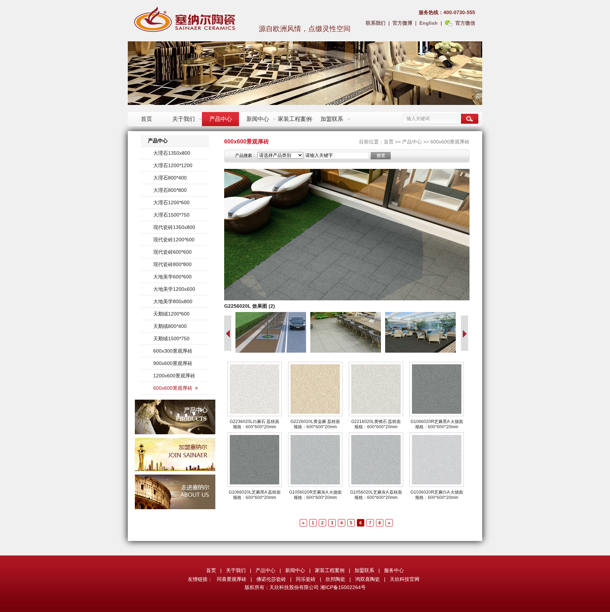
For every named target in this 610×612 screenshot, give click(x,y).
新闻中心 (257, 119)
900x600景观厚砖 (172, 363)
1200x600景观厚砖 (174, 375)
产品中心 (220, 119)
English (428, 23)
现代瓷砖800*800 (172, 264)
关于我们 (183, 119)
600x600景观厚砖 (172, 388)
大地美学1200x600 (174, 289)
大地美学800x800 (172, 301)
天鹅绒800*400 (170, 326)
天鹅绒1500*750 (171, 338)
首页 (146, 119)
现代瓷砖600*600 (172, 252)
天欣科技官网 (404, 579)
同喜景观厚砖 (231, 579)
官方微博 (402, 23)
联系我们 (375, 23)
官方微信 (465, 23)
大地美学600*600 (172, 276)
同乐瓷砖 (306, 579)
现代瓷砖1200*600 (174, 239)
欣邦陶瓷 (335, 579)
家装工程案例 (295, 119)
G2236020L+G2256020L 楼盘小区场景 (268, 306)
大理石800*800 (170, 190)
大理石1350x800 (171, 153)
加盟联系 (332, 119)
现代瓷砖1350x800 (174, 227)
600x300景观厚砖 (172, 351)
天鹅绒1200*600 (171, 314)
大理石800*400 (170, 178)
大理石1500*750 (171, 215)
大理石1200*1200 (172, 165)
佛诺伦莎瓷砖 (271, 579)
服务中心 (394, 570)
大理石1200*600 (171, 202)
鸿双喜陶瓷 (367, 579)
